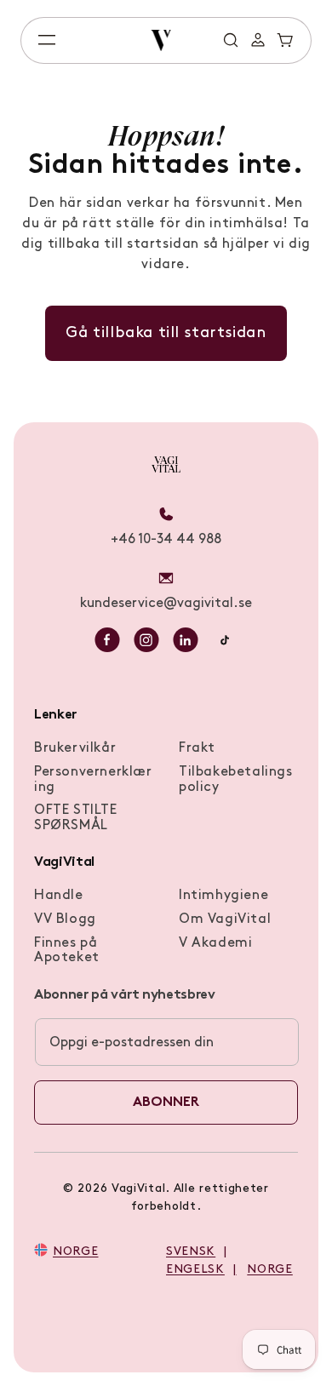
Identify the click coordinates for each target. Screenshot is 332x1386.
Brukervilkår (75, 748)
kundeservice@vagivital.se (166, 603)
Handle (58, 895)
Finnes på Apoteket (67, 950)
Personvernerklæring (93, 779)
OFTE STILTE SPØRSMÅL (75, 818)
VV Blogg (65, 919)
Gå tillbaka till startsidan (166, 333)
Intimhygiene (223, 895)
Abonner (166, 1102)
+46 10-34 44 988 (166, 540)
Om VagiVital (225, 919)
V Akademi (215, 943)
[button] (46, 40)
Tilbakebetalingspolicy (236, 779)
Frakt (197, 748)
